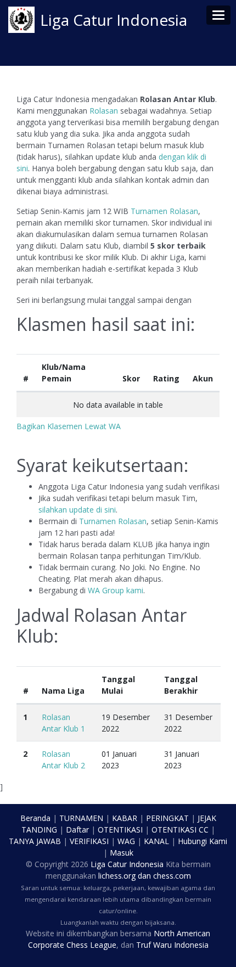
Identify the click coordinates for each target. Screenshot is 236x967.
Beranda (35, 818)
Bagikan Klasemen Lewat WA (68, 426)
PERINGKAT (167, 818)
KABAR (124, 818)
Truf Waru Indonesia (172, 945)
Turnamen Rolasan (164, 211)
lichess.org (117, 875)
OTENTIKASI (120, 829)
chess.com (172, 875)
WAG (126, 841)
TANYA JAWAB (35, 841)
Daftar (77, 829)
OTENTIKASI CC (180, 829)
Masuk (121, 852)
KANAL (156, 841)
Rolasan (103, 110)
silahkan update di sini (77, 509)
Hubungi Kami (202, 841)
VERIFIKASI (89, 841)
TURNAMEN (81, 818)
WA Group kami (115, 590)
